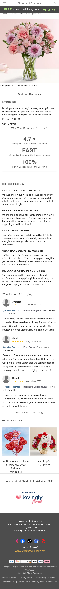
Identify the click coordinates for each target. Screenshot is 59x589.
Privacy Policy (26, 577)
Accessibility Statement (45, 577)
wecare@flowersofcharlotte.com (29, 530)
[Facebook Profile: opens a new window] (22, 541)
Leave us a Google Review (29, 550)
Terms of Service (9, 577)
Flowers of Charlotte (30, 3)
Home (4, 13)
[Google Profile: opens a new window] (36, 541)
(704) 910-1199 (29, 527)
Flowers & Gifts (17, 13)
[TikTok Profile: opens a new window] (29, 541)
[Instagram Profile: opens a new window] (16, 541)
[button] (52, 582)
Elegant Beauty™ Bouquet (35, 310)
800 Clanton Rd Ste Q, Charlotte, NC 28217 (29, 524)
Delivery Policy (8, 582)
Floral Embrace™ (31, 347)
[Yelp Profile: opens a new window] (43, 541)
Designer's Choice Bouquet (35, 386)
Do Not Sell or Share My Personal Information (37, 582)
